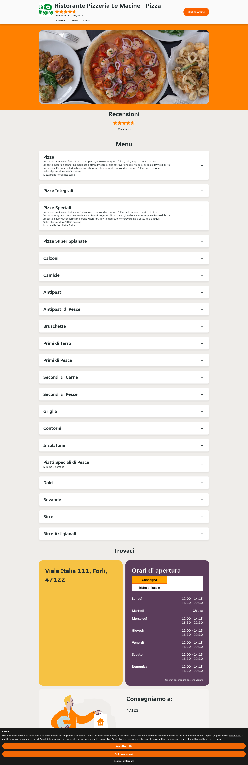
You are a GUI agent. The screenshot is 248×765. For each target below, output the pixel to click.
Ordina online (196, 12)
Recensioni (60, 20)
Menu (75, 20)
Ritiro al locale (149, 587)
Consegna (149, 579)
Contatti (87, 20)
